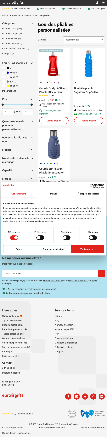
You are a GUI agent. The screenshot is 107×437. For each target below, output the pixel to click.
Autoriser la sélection (53, 249)
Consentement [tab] (18, 194)
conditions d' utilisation (78, 280)
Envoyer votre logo (64, 338)
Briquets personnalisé (12, 325)
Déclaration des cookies (93, 427)
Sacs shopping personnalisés (16, 347)
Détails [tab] (53, 194)
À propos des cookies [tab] (88, 194)
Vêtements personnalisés (14, 342)
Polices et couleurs (64, 347)
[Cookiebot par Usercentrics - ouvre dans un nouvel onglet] (91, 186)
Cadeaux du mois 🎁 (12, 316)
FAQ (57, 334)
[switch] (40, 237)
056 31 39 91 (8, 368)
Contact (58, 316)
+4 (58, 83)
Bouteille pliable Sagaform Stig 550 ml (86, 89)
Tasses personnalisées (13, 334)
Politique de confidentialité (52, 427)
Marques (59, 351)
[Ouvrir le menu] (4, 2)
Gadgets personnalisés (13, 338)
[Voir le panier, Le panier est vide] (103, 2)
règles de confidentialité (53, 280)
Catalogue (7, 351)
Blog (57, 320)
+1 (58, 163)
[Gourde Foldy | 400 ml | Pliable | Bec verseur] (54, 63)
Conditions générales (12, 427)
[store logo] (27, 396)
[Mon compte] (97, 2)
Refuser (20, 249)
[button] (32, 23)
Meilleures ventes (10, 356)
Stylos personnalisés (12, 320)
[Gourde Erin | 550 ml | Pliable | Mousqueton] (54, 144)
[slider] (3, 105)
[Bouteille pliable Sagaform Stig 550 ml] (88, 63)
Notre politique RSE (64, 329)
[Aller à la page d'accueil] (15, 2)
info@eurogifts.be (11, 372)
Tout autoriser (87, 249)
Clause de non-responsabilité (16, 433)
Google (94, 280)
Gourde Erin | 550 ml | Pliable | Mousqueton (51, 170)
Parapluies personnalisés (14, 329)
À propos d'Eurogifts (65, 325)
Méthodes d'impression (66, 342)
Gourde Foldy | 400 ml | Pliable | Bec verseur (53, 89)
